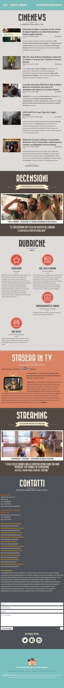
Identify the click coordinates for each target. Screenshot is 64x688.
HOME (5, 5)
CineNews (37, 36)
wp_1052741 (32, 36)
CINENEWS (14, 5)
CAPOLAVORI (21, 671)
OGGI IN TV (48, 671)
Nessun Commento (58, 36)
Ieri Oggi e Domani (38, 116)
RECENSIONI (50, 5)
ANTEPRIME (41, 5)
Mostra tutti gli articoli (32, 166)
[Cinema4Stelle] (32, 6)
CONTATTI (59, 5)
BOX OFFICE (41, 671)
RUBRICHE (23, 5)
